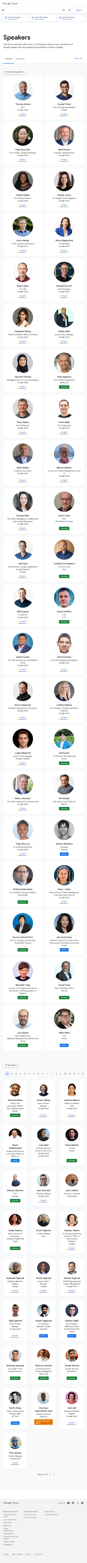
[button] (69, 10)
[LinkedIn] (73, 1503)
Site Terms (38, 1554)
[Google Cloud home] (10, 3)
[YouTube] (68, 1503)
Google (6, 1554)
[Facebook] (82, 1503)
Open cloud (7, 1523)
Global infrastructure (8, 1530)
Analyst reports (9, 1542)
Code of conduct (30, 1518)
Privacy (28, 1554)
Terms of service (30, 1515)
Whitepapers (8, 1545)
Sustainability (8, 1534)
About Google (17, 1554)
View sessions (13, 19)
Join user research (51, 1515)
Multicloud (7, 1526)
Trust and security (10, 1520)
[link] (22, 98)
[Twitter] (77, 1503)
